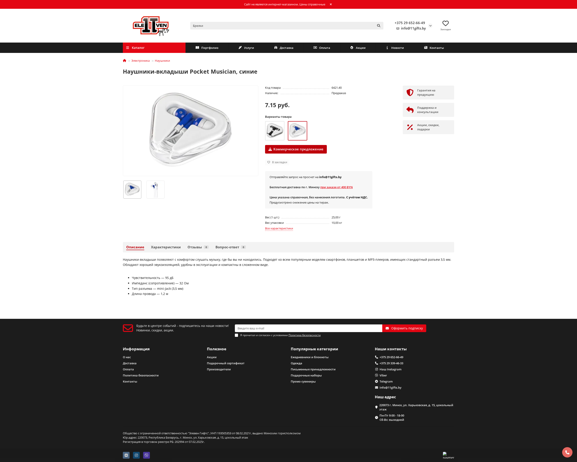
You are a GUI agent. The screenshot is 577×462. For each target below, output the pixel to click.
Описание (135, 247)
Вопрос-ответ (229, 247)
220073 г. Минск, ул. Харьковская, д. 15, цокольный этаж (416, 407)
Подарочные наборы (306, 375)
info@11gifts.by (413, 28)
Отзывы (197, 247)
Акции (361, 48)
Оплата (324, 48)
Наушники (162, 61)
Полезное (216, 348)
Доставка (286, 48)
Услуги (249, 48)
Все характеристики (279, 228)
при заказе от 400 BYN (336, 187)
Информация (136, 348)
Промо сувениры (303, 381)
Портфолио (209, 48)
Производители (219, 369)
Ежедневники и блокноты (310, 357)
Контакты (437, 48)
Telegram (386, 381)
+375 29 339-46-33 (391, 363)
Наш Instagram (390, 369)
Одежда (296, 363)
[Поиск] (378, 25)
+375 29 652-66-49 (410, 22)
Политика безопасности (141, 375)
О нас (127, 357)
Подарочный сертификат (226, 363)
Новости (397, 48)
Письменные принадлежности (313, 369)
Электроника (140, 61)
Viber (383, 375)
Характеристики (166, 247)
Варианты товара (278, 117)
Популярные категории (314, 348)
